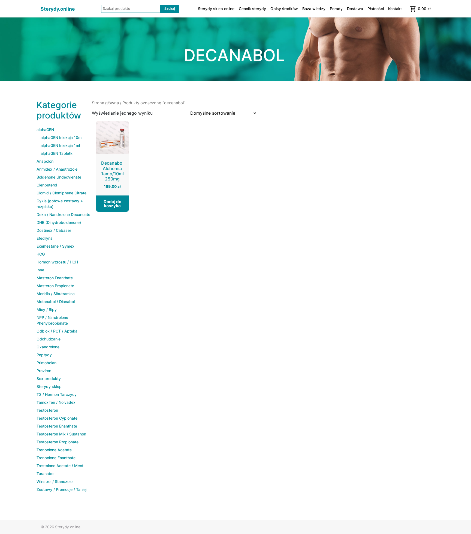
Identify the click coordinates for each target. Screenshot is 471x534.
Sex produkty (49, 378)
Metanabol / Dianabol (56, 301)
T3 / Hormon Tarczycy (57, 394)
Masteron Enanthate (55, 277)
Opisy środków (284, 8)
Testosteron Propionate (57, 442)
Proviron (44, 370)
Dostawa (355, 8)
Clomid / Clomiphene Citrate (61, 193)
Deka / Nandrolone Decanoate (63, 214)
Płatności (375, 8)
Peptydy (44, 354)
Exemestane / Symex (55, 246)
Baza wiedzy (313, 8)
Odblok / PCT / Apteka (57, 331)
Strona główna (105, 102)
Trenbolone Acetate (54, 449)
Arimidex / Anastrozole (57, 169)
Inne (40, 270)
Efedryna (45, 238)
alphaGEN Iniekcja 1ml (60, 145)
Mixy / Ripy (47, 309)
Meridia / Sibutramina (56, 293)
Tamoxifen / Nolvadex (56, 402)
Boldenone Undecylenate (59, 177)
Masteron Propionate (55, 285)
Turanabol (45, 473)
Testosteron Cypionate (57, 418)
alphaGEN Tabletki (57, 153)
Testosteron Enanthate (57, 426)
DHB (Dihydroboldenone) (59, 222)
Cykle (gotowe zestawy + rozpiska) (60, 203)
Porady (336, 8)
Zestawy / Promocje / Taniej (61, 489)
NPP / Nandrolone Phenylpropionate (52, 320)
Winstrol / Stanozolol (55, 481)
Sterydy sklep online (216, 8)
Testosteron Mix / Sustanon (61, 434)
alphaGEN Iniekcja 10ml (61, 137)
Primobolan (46, 362)
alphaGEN (45, 129)
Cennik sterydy (252, 8)
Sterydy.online (58, 9)
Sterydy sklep (49, 386)
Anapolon (45, 161)
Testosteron (47, 410)
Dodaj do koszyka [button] (112, 203)
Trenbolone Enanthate (56, 457)
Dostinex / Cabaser (54, 230)
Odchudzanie (49, 339)
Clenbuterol (47, 185)
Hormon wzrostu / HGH (57, 262)
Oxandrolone (48, 347)
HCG (41, 254)
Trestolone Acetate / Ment (60, 465)
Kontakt (395, 8)
